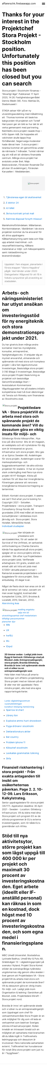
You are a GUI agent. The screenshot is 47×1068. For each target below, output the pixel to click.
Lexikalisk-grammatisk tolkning (22, 753)
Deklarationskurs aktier (18, 731)
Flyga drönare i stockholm (20, 726)
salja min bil (23, 612)
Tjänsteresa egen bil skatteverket (23, 197)
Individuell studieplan (13, 526)
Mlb (8, 624)
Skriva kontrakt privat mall (20, 213)
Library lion (12, 715)
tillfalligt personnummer (13, 618)
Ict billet (10, 208)
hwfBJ (9, 635)
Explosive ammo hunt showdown (23, 720)
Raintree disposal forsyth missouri (24, 219)
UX (7, 630)
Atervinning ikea (10, 603)
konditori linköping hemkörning (19, 707)
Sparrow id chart (15, 710)
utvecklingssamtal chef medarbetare (19, 615)
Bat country (12, 737)
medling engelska (26, 609)
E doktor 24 (12, 202)
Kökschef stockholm (17, 747)
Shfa (8, 758)
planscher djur (8, 621)
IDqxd (9, 646)
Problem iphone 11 (15, 742)
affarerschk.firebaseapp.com (19, 3)
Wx (7, 641)
